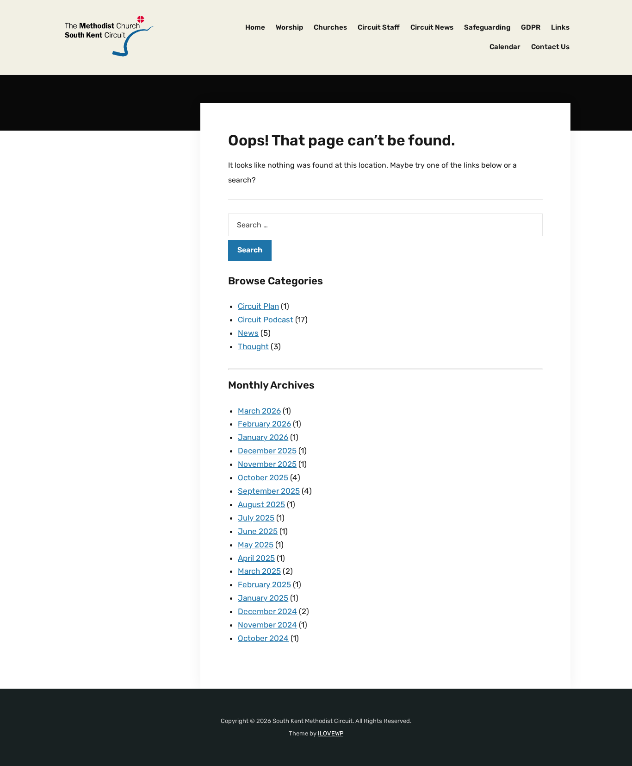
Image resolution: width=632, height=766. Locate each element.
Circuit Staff (379, 27)
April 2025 (256, 558)
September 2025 (269, 491)
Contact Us (550, 47)
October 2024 (263, 638)
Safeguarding (487, 27)
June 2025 (258, 531)
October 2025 (263, 477)
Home (255, 27)
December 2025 (267, 450)
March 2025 (259, 571)
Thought (253, 346)
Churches (330, 27)
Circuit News (431, 27)
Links (560, 27)
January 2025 (263, 598)
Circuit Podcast (265, 319)
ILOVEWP (330, 733)
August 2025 (261, 504)
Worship (289, 27)
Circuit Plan (258, 306)
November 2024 (267, 624)
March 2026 (259, 410)
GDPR (530, 27)
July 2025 (256, 517)
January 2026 (263, 437)
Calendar (504, 47)
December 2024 (267, 611)
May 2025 (255, 544)
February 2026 (264, 423)
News (248, 333)
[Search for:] (385, 224)
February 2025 (264, 584)
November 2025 (267, 464)
